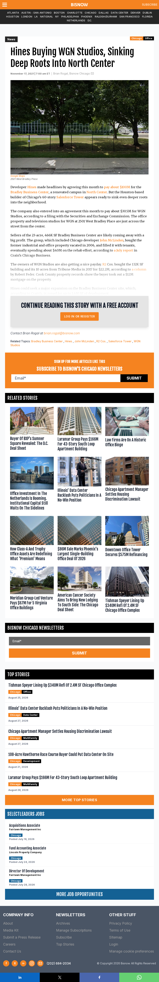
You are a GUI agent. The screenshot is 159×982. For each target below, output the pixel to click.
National (46, 16)
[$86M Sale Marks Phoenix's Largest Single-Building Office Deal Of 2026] (79, 539)
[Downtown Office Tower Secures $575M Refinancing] (127, 539)
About (8, 923)
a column (139, 269)
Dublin (147, 12)
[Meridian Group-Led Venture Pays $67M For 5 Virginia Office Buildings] (32, 590)
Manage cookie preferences (131, 951)
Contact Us (12, 951)
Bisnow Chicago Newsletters (35, 628)
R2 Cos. (101, 341)
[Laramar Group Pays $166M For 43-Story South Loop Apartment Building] (79, 430)
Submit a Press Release (22, 937)
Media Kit (10, 930)
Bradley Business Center (29, 192)
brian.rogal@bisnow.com (62, 333)
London (26, 16)
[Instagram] (32, 963)
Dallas (104, 12)
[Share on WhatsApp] (139, 977)
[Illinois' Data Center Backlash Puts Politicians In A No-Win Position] (79, 484)
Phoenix (86, 16)
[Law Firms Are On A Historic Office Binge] (127, 430)
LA (36, 16)
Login (113, 944)
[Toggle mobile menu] (5, 4)
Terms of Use (119, 930)
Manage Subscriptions (74, 930)
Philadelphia (70, 16)
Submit (134, 378)
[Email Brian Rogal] (92, 73)
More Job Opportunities (79, 894)
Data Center (119, 12)
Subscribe (149, 4)
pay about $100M (117, 187)
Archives (63, 923)
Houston (12, 16)
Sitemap (115, 937)
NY (57, 16)
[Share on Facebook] (99, 977)
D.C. (90, 20)
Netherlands (76, 20)
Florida (147, 16)
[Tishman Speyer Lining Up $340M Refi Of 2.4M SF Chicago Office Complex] (127, 590)
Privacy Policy (120, 923)
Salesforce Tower (70, 197)
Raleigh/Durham (106, 16)
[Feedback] (40, 963)
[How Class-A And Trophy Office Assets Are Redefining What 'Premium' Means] (32, 539)
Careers (9, 944)
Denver (136, 12)
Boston (59, 12)
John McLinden (112, 240)
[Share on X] (60, 977)
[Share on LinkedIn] (20, 977)
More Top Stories (79, 800)
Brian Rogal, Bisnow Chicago (71, 73)
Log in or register (79, 316)
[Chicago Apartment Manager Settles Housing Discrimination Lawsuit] (127, 484)
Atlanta (13, 12)
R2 (104, 264)
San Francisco (129, 16)
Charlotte (75, 12)
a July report (123, 250)
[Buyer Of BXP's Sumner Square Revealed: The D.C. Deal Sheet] (32, 430)
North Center (96, 192)
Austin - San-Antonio (36, 12)
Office (148, 38)
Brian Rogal (31, 333)
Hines (31, 187)
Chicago (90, 12)
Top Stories (65, 944)
